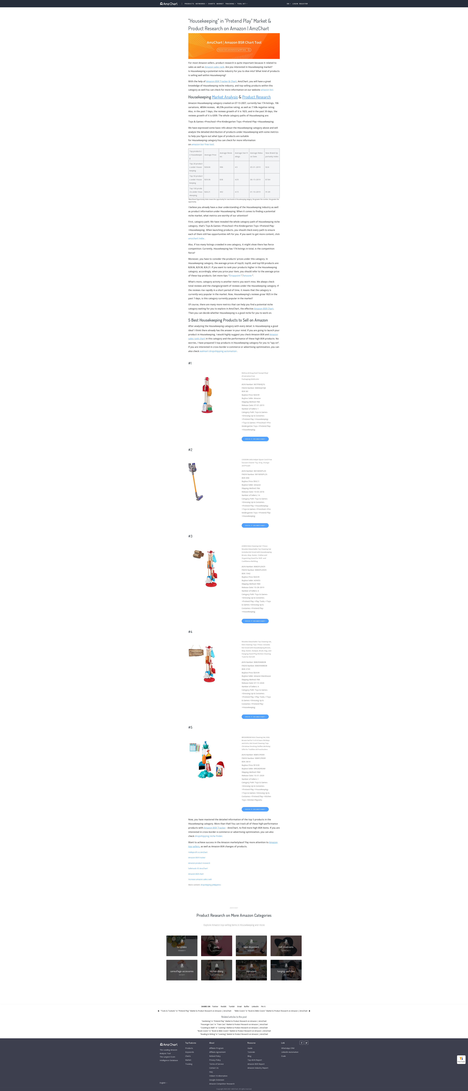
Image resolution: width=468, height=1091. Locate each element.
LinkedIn (255, 1006)
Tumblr (232, 1006)
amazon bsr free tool (203, 144)
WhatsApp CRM (287, 1048)
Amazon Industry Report (258, 1068)
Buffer (246, 1006)
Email (239, 1006)
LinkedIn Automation (289, 1052)
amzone (247, 275)
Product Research (256, 96)
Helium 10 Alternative (218, 1076)
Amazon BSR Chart (263, 308)
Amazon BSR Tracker (215, 827)
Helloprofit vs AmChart (198, 852)
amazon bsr (267, 89)
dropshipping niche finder (208, 836)
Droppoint (234, 275)
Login (295, 4)
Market (220, 4)
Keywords (189, 1052)
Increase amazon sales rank (200, 879)
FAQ (211, 1072)
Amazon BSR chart (196, 874)
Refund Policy (215, 1056)
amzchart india (196, 238)
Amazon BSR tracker (196, 857)
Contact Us (214, 1068)
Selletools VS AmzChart (198, 868)
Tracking (188, 1064)
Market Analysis (225, 96)
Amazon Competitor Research (221, 1083)
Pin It (263, 1006)
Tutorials (251, 1052)
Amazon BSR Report (256, 1064)
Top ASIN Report (255, 1060)
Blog (249, 1056)
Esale (283, 1056)
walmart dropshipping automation (218, 351)
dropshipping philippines (211, 884)
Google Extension (216, 1080)
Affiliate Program (216, 1048)
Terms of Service (216, 1064)
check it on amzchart (255, 439)
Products (189, 4)
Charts (211, 4)
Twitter (215, 1006)
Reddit (223, 1006)
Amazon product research (199, 863)
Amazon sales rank (214, 66)
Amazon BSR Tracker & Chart (221, 81)
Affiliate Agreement (217, 1052)
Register (303, 4)
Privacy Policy (215, 1060)
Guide (250, 1048)
